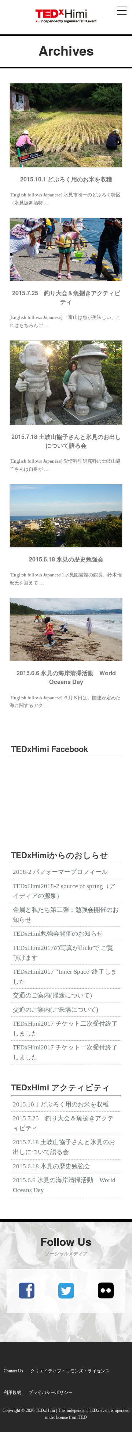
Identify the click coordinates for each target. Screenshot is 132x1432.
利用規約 (12, 1392)
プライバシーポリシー (51, 1392)
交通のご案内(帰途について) (52, 995)
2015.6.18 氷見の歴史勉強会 (51, 1166)
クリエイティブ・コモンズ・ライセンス (70, 1370)
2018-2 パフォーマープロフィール (60, 871)
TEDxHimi (45, 1410)
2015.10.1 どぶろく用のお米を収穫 (61, 1104)
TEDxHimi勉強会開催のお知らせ (58, 933)
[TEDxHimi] (66, 16)
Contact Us (13, 1370)
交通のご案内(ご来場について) (55, 1009)
